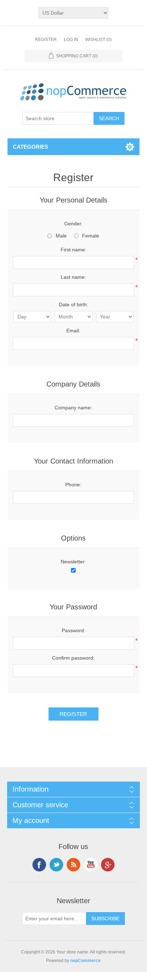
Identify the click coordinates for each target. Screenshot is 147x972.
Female (90, 236)
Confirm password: (73, 658)
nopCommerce (85, 960)
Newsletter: (73, 561)
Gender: (73, 223)
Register (46, 39)
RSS (73, 864)
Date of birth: (73, 304)
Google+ (108, 864)
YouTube (90, 864)
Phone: (73, 484)
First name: (73, 249)
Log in (71, 39)
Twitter (56, 864)
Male (61, 236)
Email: (73, 330)
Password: (73, 630)
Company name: (73, 407)
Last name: (73, 277)
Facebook (39, 864)
